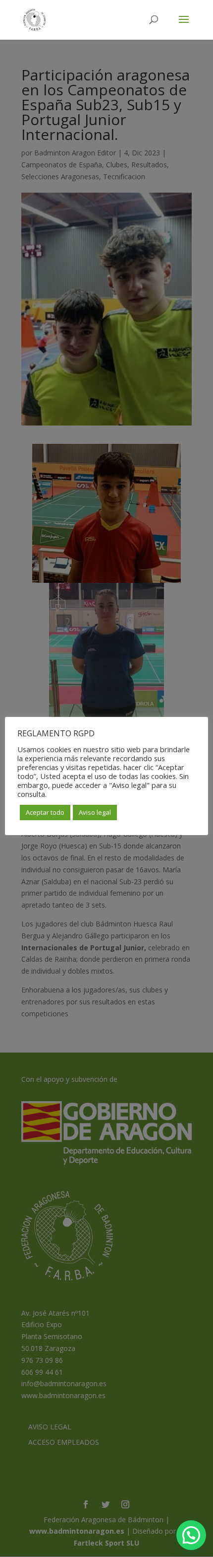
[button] (191, 1535)
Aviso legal (95, 812)
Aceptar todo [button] (45, 812)
